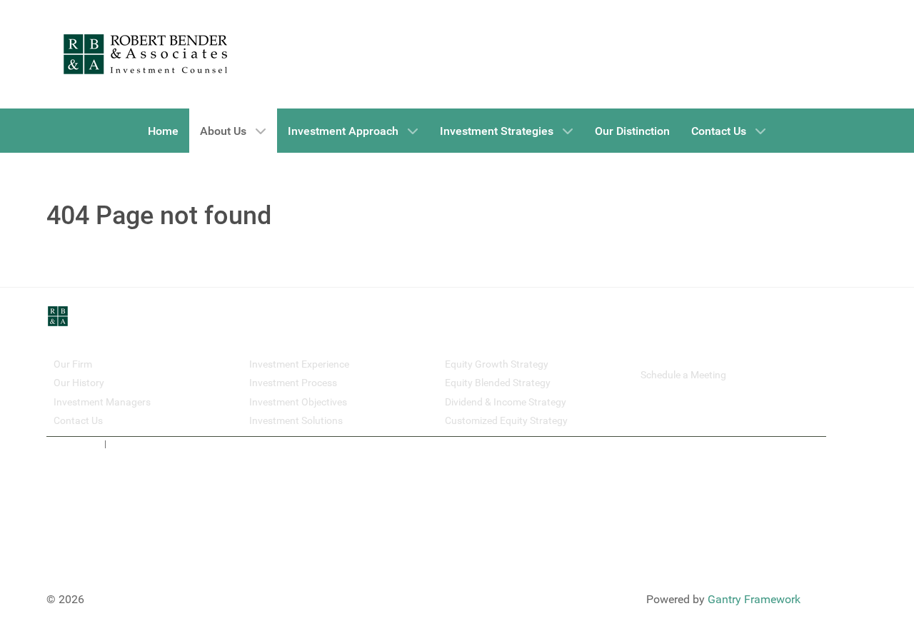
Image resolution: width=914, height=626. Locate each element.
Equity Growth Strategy (496, 364)
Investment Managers (102, 402)
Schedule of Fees (144, 443)
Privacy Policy (74, 443)
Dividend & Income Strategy (505, 402)
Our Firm (73, 364)
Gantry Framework (754, 599)
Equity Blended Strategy (498, 382)
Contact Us (78, 420)
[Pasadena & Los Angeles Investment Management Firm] (146, 54)
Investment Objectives (298, 402)
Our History (79, 382)
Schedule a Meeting (683, 374)
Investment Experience (299, 364)
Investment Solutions (296, 420)
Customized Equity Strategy (506, 420)
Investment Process (293, 382)
